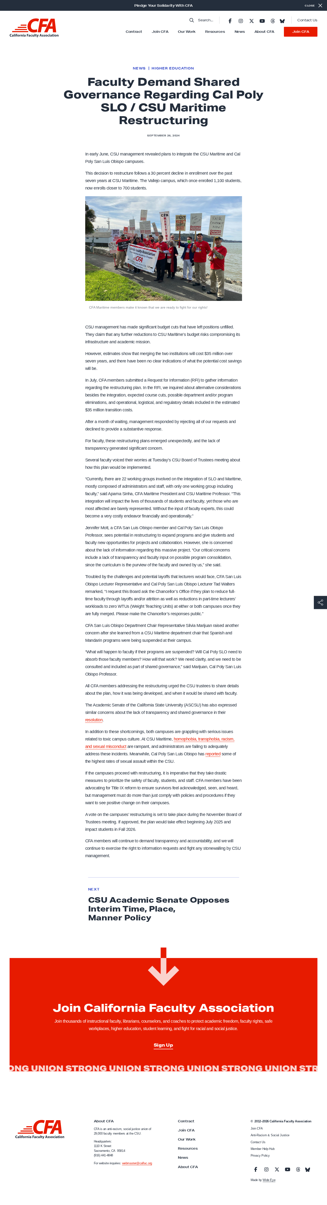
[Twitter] (251, 20)
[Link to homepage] (34, 27)
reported (212, 754)
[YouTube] (262, 20)
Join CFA (160, 31)
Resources (215, 31)
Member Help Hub (263, 1149)
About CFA (264, 31)
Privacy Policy (260, 1155)
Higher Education (173, 68)
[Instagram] (240, 20)
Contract (134, 31)
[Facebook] (230, 20)
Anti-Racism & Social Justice (270, 1135)
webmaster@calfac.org (137, 1163)
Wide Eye (269, 1180)
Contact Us (307, 20)
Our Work (187, 31)
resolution (94, 719)
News (240, 31)
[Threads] (272, 20)
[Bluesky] (282, 19)
